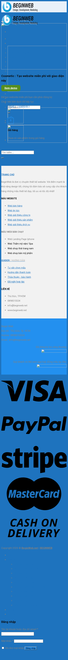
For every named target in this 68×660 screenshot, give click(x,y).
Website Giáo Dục (24, 577)
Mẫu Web (13, 559)
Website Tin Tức (16, 84)
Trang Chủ (13, 555)
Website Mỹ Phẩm (24, 591)
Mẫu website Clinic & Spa (21, 89)
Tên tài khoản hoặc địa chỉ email (19, 629)
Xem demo (10, 88)
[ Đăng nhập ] (8, 106)
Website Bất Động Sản (26, 568)
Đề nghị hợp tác (16, 281)
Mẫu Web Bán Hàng (25, 564)
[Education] (16, 140)
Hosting (12, 93)
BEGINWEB (46, 548)
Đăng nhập (31, 648)
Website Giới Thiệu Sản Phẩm (23, 71)
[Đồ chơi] (16, 122)
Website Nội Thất (17, 80)
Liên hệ (11, 98)
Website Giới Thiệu (24, 582)
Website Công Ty (23, 573)
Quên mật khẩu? (10, 655)
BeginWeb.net (30, 548)
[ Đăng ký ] (23, 106)
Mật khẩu (7, 640)
